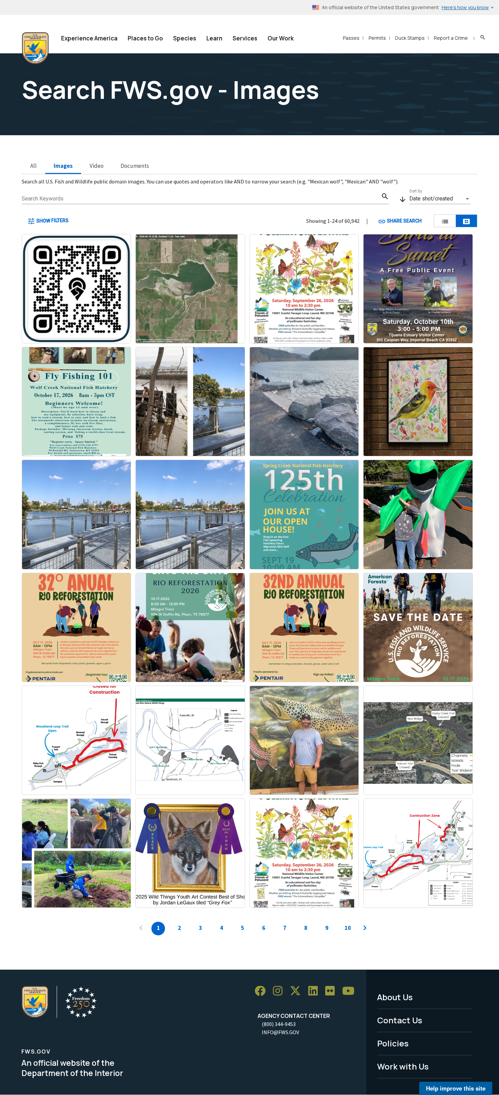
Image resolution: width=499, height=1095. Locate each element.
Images (63, 166)
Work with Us (403, 1066)
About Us (395, 997)
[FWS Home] (35, 48)
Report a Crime (451, 38)
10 (348, 928)
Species (184, 38)
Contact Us (399, 1020)
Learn (214, 38)
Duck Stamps (410, 38)
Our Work (280, 38)
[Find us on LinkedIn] (315, 991)
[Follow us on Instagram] (280, 991)
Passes (351, 38)
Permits (377, 38)
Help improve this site (455, 1088)
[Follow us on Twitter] (298, 991)
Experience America (89, 38)
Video (97, 166)
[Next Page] (365, 928)
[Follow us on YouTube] (350, 991)
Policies (393, 1043)
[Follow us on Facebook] (262, 991)
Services (245, 38)
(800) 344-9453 (279, 1024)
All (33, 166)
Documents (135, 166)
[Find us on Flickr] (332, 991)
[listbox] (439, 199)
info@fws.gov (280, 1032)
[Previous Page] (141, 928)
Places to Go (145, 38)
